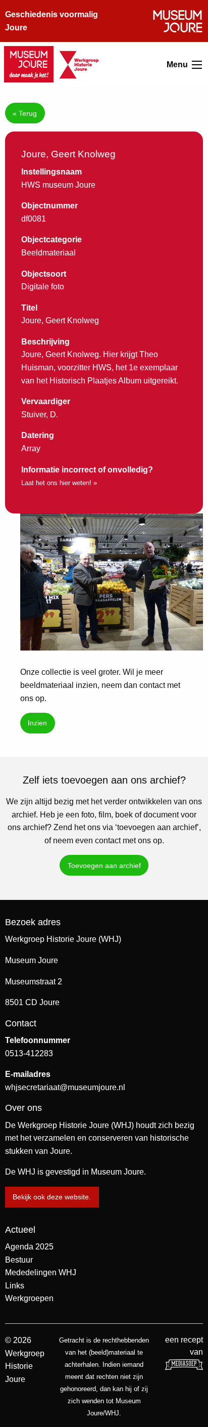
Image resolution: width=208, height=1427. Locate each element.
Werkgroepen (29, 1298)
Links (14, 1285)
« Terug (25, 113)
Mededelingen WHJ (40, 1272)
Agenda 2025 (29, 1246)
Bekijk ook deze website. (52, 1197)
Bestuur (19, 1260)
